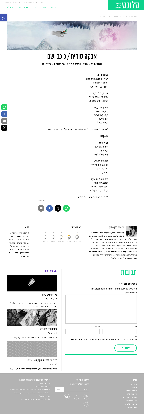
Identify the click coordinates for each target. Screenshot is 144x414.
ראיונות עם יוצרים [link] (130, 397)
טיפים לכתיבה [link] (131, 400)
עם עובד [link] (26, 246)
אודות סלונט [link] (39, 2)
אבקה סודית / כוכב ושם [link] (108, 16)
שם (134, 326)
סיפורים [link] (134, 384)
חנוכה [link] (14, 233)
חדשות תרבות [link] (131, 390)
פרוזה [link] (54, 7)
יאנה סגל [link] (43, 396)
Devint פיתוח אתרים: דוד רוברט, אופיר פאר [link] (35, 399)
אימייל (95, 326)
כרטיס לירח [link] (15, 236)
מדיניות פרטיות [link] (131, 404)
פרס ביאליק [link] (15, 246)
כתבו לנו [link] (18, 2)
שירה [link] (34, 7)
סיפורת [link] (44, 7)
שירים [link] (26, 249)
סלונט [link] (134, 16)
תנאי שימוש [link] (132, 407)
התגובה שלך (129, 292)
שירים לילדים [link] (125, 16)
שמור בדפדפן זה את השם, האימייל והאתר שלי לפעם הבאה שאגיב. (103, 339)
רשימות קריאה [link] (131, 394)
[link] (3, 17)
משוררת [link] (26, 239)
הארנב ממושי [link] (24, 233)
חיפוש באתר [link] (8, 2)
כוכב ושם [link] (25, 236)
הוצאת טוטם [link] (28, 2)
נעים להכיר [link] (9, 7)
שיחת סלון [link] (23, 7)
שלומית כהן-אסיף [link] (22, 252)
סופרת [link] (19, 243)
